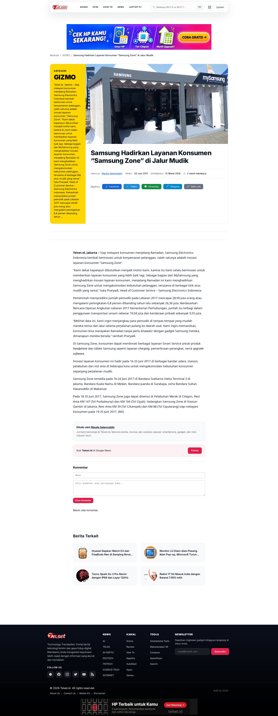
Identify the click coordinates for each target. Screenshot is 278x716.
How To (130, 652)
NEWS (121, 7)
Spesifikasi (156, 658)
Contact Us (70, 693)
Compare (155, 652)
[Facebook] (59, 674)
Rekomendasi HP (159, 646)
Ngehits (130, 658)
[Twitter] (75, 674)
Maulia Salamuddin (112, 173)
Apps (129, 669)
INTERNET (108, 675)
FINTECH (107, 663)
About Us (55, 693)
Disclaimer (99, 693)
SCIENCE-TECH (111, 669)
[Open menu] (209, 7)
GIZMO (84, 7)
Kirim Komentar (83, 500)
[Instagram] (67, 674)
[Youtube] (84, 674)
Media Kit (84, 693)
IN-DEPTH (108, 652)
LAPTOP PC (135, 7)
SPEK (95, 7)
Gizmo (129, 641)
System (220, 7)
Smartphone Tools (159, 641)
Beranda (54, 55)
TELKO (106, 646)
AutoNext (131, 663)
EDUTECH (108, 658)
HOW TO (108, 7)
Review (130, 646)
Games (130, 675)
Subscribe (220, 651)
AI (104, 641)
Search (154, 663)
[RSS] (92, 674)
